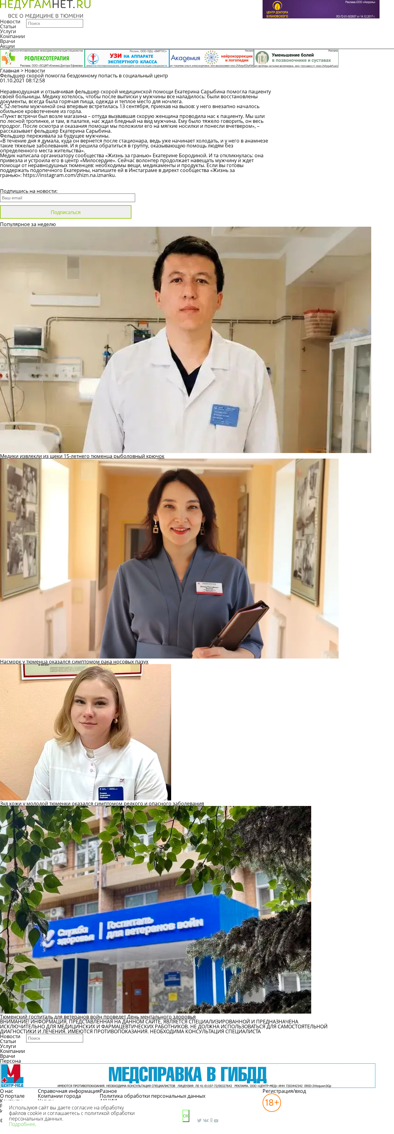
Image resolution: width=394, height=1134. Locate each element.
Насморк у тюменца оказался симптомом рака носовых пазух (74, 661)
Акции (7, 46)
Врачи (7, 41)
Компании (12, 36)
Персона (10, 1061)
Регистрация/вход (284, 1091)
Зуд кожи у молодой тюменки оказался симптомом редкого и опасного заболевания (102, 803)
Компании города (59, 1096)
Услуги (8, 31)
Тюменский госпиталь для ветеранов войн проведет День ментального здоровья (98, 1016)
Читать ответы (366, 83)
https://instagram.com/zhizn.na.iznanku (69, 175)
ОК (186, 1116)
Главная (9, 70)
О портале (12, 1096)
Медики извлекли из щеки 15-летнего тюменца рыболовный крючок (82, 456)
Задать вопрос (319, 83)
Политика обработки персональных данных (152, 1096)
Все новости (20, 183)
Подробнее (22, 1124)
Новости (10, 21)
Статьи (8, 26)
